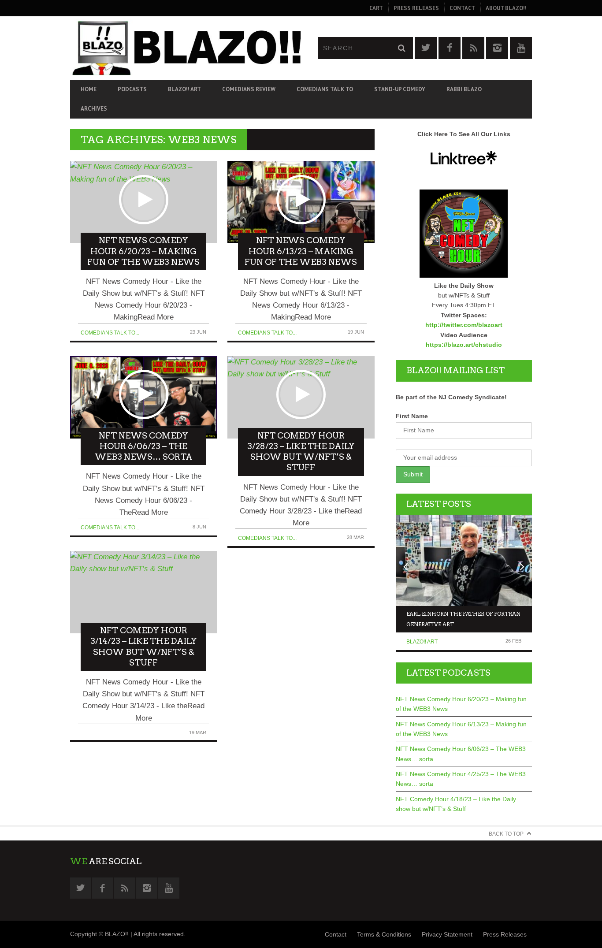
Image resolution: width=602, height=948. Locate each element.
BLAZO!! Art (184, 89)
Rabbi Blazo (464, 89)
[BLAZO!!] (185, 48)
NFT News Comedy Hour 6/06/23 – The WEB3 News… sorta (461, 753)
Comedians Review (248, 89)
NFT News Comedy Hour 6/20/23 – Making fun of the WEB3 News (461, 703)
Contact (462, 8)
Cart (376, 8)
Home (89, 89)
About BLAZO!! (506, 8)
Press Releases (416, 8)
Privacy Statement (447, 934)
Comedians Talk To (325, 89)
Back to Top (506, 834)
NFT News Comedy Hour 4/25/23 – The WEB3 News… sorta (461, 778)
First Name (412, 416)
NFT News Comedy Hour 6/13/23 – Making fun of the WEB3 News (461, 729)
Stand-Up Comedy (399, 89)
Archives (94, 108)
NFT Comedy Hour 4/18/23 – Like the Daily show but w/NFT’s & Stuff (456, 804)
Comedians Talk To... (110, 333)
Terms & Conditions (384, 934)
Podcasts (132, 89)
